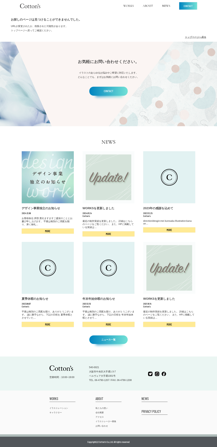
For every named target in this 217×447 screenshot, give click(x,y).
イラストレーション (58, 408)
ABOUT (148, 6)
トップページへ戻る (195, 37)
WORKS (128, 6)
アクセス (100, 417)
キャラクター (55, 412)
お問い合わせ (102, 426)
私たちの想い (102, 408)
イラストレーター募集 (106, 421)
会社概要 (100, 412)
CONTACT (188, 6)
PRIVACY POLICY (151, 411)
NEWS (166, 6)
